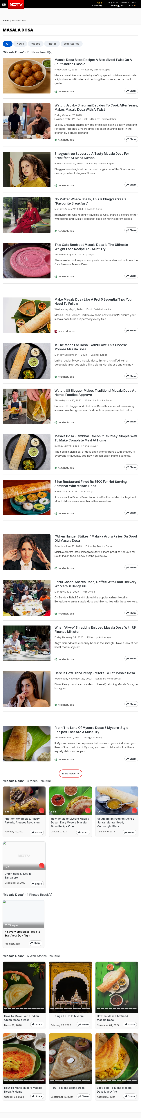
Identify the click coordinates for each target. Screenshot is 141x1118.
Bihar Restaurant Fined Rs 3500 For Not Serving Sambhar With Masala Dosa (91, 484)
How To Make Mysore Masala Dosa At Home (23, 1089)
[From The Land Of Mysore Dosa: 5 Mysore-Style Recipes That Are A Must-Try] (26, 743)
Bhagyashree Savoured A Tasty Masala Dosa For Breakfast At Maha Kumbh (92, 156)
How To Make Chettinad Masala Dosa (112, 1017)
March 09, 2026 (13, 1025)
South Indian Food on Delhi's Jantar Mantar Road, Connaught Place (115, 822)
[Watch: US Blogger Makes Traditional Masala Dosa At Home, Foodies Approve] (26, 406)
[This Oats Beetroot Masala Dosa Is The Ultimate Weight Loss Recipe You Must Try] (26, 260)
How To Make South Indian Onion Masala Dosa (21, 1017)
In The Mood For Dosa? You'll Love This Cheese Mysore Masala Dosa (91, 347)
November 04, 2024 (108, 1025)
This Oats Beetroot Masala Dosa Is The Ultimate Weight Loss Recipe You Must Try (91, 247)
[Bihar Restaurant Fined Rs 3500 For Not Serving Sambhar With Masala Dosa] (26, 497)
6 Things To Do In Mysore (67, 1016)
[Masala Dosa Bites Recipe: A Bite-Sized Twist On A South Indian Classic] (26, 75)
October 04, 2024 (14, 1096)
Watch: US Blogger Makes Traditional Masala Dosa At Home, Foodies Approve (95, 393)
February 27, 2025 (61, 1025)
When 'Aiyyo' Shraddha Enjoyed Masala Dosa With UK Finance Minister (95, 630)
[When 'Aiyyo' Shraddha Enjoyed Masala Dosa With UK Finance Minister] (26, 643)
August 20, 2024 (106, 1096)
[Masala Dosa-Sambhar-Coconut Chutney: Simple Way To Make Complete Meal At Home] (26, 452)
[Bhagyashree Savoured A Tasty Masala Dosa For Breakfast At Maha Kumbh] (26, 169)
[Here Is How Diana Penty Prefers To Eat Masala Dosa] (26, 689)
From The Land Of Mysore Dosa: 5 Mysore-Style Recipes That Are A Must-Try (91, 730)
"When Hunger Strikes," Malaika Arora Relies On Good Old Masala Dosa (96, 538)
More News (69, 773)
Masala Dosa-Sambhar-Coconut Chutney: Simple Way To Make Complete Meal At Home (96, 438)
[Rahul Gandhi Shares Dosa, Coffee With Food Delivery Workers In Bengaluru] (26, 598)
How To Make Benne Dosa (68, 1087)
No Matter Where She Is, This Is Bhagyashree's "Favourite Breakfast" (90, 201)
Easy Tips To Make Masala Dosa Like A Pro (114, 1089)
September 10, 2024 (62, 1096)
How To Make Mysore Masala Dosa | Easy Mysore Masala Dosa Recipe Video (70, 822)
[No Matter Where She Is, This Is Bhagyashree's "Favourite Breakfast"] (26, 215)
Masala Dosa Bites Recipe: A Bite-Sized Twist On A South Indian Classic (93, 62)
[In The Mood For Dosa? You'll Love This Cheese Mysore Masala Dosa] (26, 361)
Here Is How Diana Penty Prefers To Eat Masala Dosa (95, 673)
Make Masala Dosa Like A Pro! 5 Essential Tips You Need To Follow (93, 302)
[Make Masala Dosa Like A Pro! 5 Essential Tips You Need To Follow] (26, 315)
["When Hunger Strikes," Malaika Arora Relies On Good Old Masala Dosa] (26, 552)
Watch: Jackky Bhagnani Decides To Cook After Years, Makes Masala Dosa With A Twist (96, 107)
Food (89, 309)
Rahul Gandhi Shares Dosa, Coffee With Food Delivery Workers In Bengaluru (95, 584)
